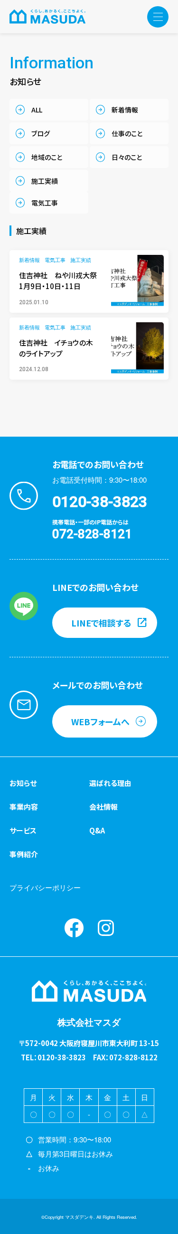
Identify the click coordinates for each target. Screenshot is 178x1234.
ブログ (40, 133)
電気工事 (44, 202)
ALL (36, 109)
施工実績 (44, 181)
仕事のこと (127, 133)
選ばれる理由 (110, 783)
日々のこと (127, 157)
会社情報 (103, 807)
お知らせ (23, 783)
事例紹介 (23, 854)
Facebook (74, 927)
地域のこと (46, 157)
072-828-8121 (92, 534)
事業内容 (23, 807)
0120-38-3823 (99, 502)
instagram (106, 928)
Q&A (97, 830)
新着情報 (125, 109)
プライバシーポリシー (45, 887)
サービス (23, 830)
